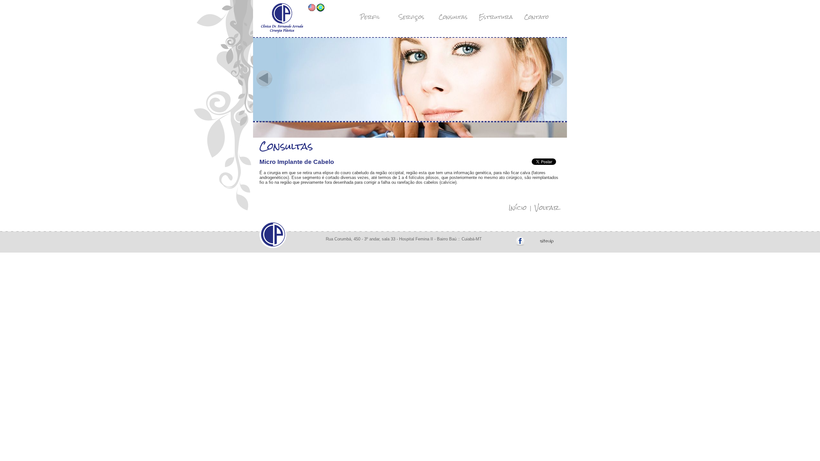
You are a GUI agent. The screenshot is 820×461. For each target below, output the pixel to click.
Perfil (370, 17)
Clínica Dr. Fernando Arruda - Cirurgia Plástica (282, 18)
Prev (264, 79)
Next (556, 79)
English (312, 8)
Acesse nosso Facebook (520, 241)
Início (518, 207)
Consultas (453, 17)
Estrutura (496, 17)
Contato (536, 17)
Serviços (411, 17)
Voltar (547, 207)
